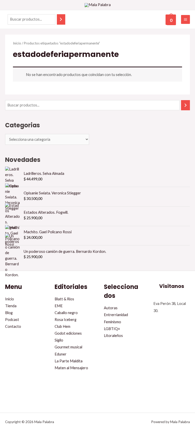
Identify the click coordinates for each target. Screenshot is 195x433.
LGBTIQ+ (112, 329)
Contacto (13, 326)
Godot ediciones (68, 333)
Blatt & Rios (64, 299)
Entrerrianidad (116, 315)
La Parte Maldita (69, 361)
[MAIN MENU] (185, 19)
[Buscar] (61, 19)
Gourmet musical (68, 347)
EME (59, 306)
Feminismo (112, 322)
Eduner (61, 354)
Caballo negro (66, 313)
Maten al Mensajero (71, 368)
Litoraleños (113, 335)
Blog (9, 313)
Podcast (12, 319)
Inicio (17, 43)
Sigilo (59, 340)
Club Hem (62, 326)
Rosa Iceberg (65, 319)
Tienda (11, 306)
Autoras (111, 308)
